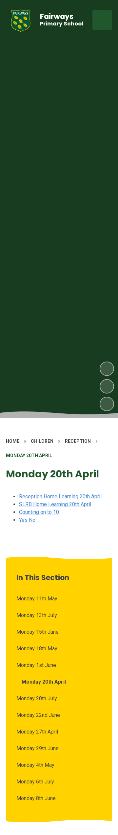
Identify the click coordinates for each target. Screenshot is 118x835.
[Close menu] (102, 20)
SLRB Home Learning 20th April (55, 504)
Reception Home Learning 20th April (60, 496)
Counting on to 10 (39, 512)
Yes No (27, 520)
